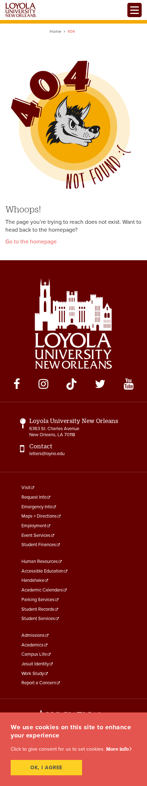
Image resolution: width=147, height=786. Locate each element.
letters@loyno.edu (47, 454)
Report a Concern (38, 683)
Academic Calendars (42, 590)
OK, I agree (46, 768)
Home (55, 31)
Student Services (38, 618)
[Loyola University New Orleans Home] (20, 10)
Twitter (100, 384)
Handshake (32, 580)
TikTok (71, 384)
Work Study (32, 673)
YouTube (128, 384)
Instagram (43, 384)
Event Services (35, 535)
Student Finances (38, 545)
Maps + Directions (39, 516)
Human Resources (39, 561)
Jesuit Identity (35, 664)
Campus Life (34, 654)
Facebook (17, 384)
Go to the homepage (31, 241)
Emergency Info (36, 507)
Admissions (33, 635)
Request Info (33, 497)
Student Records (37, 609)
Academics (32, 645)
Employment (33, 526)
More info (117, 748)
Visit (25, 487)
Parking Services (38, 600)
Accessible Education (42, 571)
